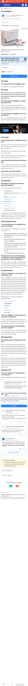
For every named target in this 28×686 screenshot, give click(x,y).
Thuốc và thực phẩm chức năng (7, 8)
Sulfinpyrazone (7, 310)
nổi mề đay (21, 193)
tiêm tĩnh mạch (7, 110)
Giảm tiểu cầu (7, 203)
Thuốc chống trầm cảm (9, 301)
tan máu (9, 197)
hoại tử (11, 201)
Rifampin (6, 308)
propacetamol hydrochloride (15, 383)
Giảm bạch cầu (7, 199)
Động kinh (6, 205)
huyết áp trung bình (10, 208)
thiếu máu (14, 197)
